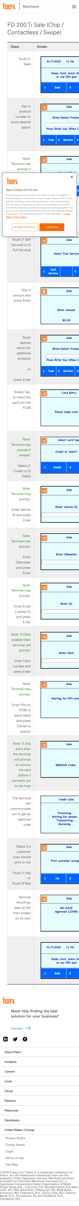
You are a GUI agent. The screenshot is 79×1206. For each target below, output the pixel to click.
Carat (8, 1081)
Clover (9, 1091)
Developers (12, 1120)
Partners (10, 1100)
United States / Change (20, 1130)
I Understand (51, 227)
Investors (11, 1062)
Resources (11, 1110)
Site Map (12, 1164)
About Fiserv (13, 1052)
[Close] (72, 177)
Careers (10, 1071)
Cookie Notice (15, 1144)
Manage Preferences (24, 227)
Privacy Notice (15, 1138)
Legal (9, 1151)
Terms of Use (15, 1157)
